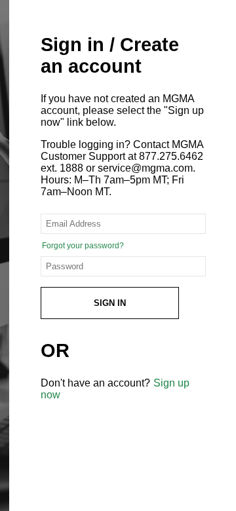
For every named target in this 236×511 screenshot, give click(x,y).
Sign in (110, 303)
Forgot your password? (83, 245)
